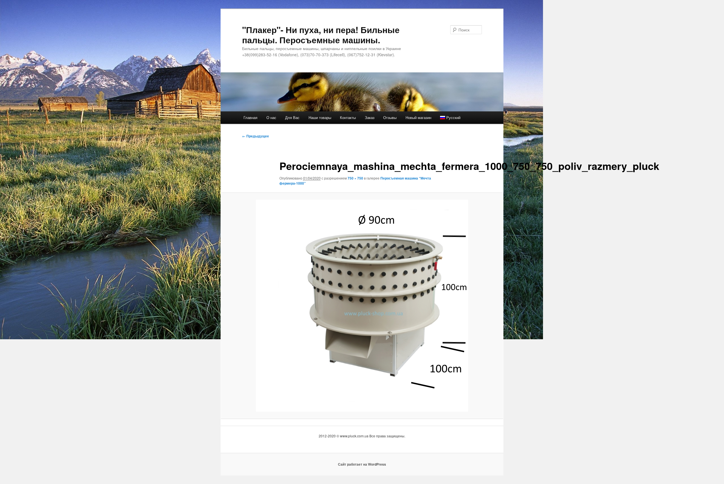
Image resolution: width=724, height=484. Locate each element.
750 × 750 (355, 178)
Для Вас (292, 117)
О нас (271, 117)
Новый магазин (418, 117)
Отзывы (390, 117)
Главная (250, 117)
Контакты (348, 117)
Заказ (369, 117)
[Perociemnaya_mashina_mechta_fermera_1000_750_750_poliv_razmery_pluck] (362, 306)
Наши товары (320, 117)
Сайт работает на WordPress (362, 464)
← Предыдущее (255, 136)
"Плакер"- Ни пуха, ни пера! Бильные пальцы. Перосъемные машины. (321, 34)
